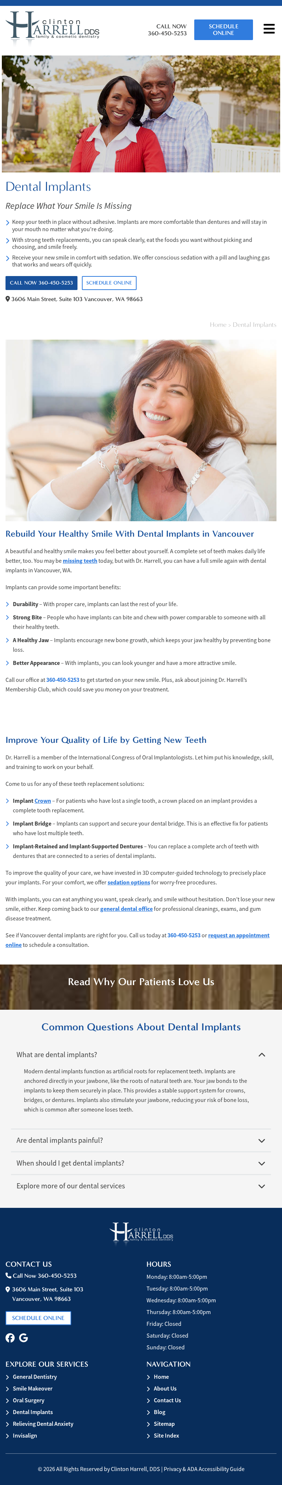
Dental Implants (33, 1412)
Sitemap (164, 1424)
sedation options (129, 882)
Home (218, 325)
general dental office (126, 909)
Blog (159, 1412)
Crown (43, 801)
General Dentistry (35, 1377)
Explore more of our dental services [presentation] (71, 1186)
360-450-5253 (62, 680)
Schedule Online (224, 29)
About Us (165, 1388)
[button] (10, 1338)
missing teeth (80, 561)
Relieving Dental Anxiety (43, 1424)
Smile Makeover (33, 1388)
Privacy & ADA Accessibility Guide (204, 1469)
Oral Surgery (28, 1400)
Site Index (166, 1435)
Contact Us (167, 1400)
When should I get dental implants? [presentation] (70, 1163)
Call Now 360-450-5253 (167, 30)
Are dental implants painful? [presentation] (60, 1140)
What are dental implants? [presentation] (57, 1054)
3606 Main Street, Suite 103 (76, 299)
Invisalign (25, 1435)
